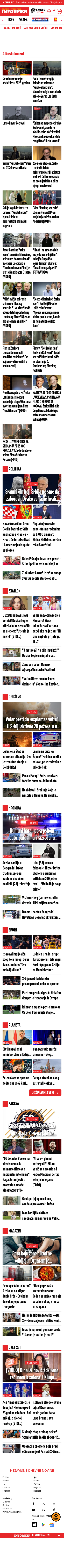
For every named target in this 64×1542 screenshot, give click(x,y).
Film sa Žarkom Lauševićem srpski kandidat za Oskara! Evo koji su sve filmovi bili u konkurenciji (15, 357)
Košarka (7, 948)
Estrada (32, 1362)
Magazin (37, 1487)
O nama (6, 1501)
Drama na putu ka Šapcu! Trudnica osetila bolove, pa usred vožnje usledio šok (47, 760)
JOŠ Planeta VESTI (43, 1093)
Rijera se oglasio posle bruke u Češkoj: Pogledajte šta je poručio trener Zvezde (41, 1010)
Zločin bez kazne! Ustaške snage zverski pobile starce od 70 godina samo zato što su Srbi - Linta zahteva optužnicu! (41, 576)
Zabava (36, 1484)
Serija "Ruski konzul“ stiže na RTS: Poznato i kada (17, 165)
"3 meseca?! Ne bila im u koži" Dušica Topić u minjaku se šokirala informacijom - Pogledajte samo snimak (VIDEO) (40, 653)
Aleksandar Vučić (35, 28)
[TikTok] (57, 1509)
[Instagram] (57, 1503)
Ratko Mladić (12, 28)
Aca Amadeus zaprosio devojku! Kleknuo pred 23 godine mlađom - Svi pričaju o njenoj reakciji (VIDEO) (17, 1413)
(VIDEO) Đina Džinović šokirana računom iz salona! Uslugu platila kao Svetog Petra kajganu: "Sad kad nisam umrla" (32, 1374)
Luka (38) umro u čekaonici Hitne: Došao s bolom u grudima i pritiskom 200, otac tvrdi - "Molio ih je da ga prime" (47, 876)
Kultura (32, 1119)
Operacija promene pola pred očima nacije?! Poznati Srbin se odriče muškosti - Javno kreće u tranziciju (41, 1449)
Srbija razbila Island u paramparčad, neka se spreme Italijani (40, 982)
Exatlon (7, 609)
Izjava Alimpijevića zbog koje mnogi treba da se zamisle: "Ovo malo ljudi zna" (16, 962)
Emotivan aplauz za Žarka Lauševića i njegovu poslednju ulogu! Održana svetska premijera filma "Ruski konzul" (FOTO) (16, 402)
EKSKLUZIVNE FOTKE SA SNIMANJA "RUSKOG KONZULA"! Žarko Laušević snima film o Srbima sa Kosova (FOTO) (17, 451)
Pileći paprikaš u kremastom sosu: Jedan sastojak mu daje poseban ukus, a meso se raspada (47, 1296)
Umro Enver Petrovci (14, 123)
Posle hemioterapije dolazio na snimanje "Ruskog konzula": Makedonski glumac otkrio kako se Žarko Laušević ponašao (47, 90)
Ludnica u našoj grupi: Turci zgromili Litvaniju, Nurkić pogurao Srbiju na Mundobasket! (47, 962)
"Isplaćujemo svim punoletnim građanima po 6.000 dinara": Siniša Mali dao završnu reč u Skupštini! (47, 534)
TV (4, 1484)
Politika (23, 19)
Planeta (7, 1043)
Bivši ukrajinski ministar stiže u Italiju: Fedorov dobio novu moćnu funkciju (16, 1052)
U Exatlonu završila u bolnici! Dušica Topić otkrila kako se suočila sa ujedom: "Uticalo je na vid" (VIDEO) (16, 626)
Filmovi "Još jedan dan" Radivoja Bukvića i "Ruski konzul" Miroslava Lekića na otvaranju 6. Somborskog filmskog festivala (46, 359)
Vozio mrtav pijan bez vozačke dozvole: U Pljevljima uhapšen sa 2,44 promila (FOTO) (40, 901)
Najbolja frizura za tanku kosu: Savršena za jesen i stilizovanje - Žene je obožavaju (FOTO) (41, 1318)
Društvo (37, 745)
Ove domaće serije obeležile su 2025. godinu (16, 81)
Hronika (32, 823)
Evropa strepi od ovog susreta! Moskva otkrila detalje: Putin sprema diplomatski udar (46, 1081)
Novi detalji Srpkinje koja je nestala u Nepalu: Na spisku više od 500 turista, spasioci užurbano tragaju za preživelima (41, 793)
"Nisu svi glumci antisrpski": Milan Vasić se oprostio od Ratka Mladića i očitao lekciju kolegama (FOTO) (46, 1172)
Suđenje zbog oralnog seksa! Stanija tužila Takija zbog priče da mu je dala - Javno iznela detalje (41, 1435)
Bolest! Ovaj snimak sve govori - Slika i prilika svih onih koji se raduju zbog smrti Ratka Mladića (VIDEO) (41, 562)
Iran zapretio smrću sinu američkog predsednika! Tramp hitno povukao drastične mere (45, 1052)
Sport (35, 1477)
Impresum (7, 1508)
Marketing (7, 1498)
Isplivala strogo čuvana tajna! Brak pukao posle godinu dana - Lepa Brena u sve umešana (47, 1413)
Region (36, 856)
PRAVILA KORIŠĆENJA (12, 1511)
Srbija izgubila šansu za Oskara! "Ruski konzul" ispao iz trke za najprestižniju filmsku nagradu (15, 217)
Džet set (37, 1490)
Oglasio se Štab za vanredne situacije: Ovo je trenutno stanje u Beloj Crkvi (17, 760)
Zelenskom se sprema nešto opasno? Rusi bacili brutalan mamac (16, 1081)
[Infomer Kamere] (38, 11)
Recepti (36, 1279)
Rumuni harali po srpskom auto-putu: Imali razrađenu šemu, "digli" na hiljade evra (32, 835)
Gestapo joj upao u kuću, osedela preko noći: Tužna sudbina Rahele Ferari (38, 1202)
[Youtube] (36, 1509)
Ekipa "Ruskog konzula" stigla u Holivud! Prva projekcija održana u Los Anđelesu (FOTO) (46, 214)
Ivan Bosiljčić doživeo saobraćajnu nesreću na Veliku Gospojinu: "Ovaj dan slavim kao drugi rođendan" (41, 1216)
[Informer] (49, 11)
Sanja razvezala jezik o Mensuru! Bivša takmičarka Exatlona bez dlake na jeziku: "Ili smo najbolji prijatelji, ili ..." (47, 628)
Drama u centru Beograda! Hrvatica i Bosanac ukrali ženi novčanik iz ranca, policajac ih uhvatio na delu (40, 915)
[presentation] (2, 19)
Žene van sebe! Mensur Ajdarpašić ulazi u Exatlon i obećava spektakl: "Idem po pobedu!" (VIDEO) (39, 668)
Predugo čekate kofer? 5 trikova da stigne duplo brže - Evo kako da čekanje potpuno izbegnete (17, 1296)
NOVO (11, 19)
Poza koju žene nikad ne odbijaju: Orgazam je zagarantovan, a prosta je (32, 1258)
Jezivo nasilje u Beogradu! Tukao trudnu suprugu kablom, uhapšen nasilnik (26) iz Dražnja (17, 873)
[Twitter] (46, 1503)
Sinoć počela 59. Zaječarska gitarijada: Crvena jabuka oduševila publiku (32, 1130)
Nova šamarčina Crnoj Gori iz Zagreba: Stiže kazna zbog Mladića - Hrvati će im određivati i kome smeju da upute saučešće (17, 537)
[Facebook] (36, 1503)
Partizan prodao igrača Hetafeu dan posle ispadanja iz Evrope (41, 995)
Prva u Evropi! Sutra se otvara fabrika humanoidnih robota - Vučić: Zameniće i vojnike (40, 779)
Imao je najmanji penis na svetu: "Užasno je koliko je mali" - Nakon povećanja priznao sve (41, 1333)
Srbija (32, 711)
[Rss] (46, 1509)
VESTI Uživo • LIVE (41, 1535)
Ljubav (32, 1246)
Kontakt (6, 1505)
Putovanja (8, 1279)
